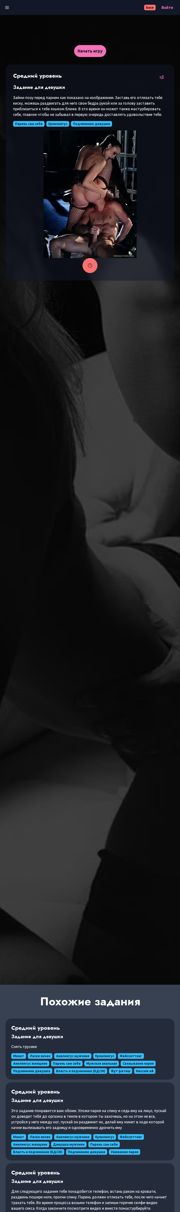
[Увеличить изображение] (90, 194)
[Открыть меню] (7, 7)
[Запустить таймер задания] (90, 265)
